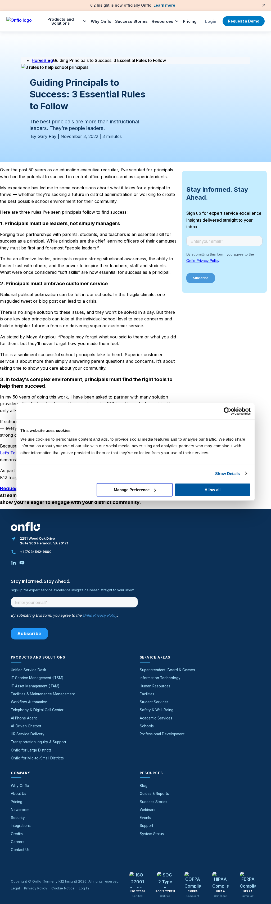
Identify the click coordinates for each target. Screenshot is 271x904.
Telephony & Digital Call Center (37, 710)
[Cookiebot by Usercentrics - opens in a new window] (227, 411)
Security (18, 818)
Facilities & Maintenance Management (43, 694)
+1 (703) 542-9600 (36, 552)
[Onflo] (19, 21)
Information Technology (160, 678)
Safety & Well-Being (156, 710)
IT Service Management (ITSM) (37, 678)
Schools (147, 726)
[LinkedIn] (13, 562)
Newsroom (20, 810)
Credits (17, 834)
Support (146, 826)
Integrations (21, 826)
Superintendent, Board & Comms (167, 670)
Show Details (227, 473)
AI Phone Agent (24, 718)
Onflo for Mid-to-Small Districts (37, 758)
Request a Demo (243, 21)
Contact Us (20, 850)
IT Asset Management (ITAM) (35, 686)
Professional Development (162, 734)
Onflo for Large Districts (31, 750)
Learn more (164, 5)
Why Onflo (101, 21)
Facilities (147, 694)
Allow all (212, 489)
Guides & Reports (154, 793)
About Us (18, 793)
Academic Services (156, 718)
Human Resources (155, 686)
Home (38, 60)
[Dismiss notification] (264, 5)
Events (145, 818)
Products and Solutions (60, 21)
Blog (143, 786)
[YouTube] (22, 562)
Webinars (147, 810)
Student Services (154, 702)
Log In (84, 888)
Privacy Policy (35, 888)
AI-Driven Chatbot (26, 726)
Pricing (190, 21)
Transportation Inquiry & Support (38, 742)
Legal (15, 888)
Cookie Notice (63, 888)
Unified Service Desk (28, 670)
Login (210, 21)
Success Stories (131, 21)
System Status (152, 834)
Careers (17, 842)
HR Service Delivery (27, 734)
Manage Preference (132, 489)
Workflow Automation (29, 702)
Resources (162, 21)
